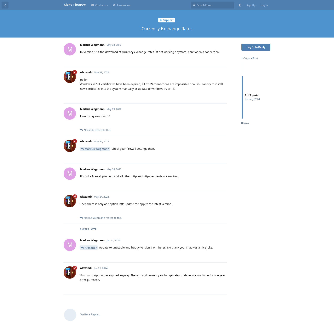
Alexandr (91, 247)
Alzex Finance (75, 5)
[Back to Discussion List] (5, 5)
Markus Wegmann (97, 149)
